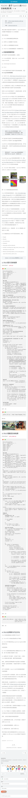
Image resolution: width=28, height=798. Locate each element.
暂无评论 (23, 11)
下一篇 (24, 752)
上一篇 (3, 752)
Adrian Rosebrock (13, 25)
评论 (2, 763)
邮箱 (2, 781)
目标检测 (10, 12)
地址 (2, 786)
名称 (2, 776)
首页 (4, 16)
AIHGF (3, 11)
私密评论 (22, 773)
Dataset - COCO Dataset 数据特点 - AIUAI (14, 258)
